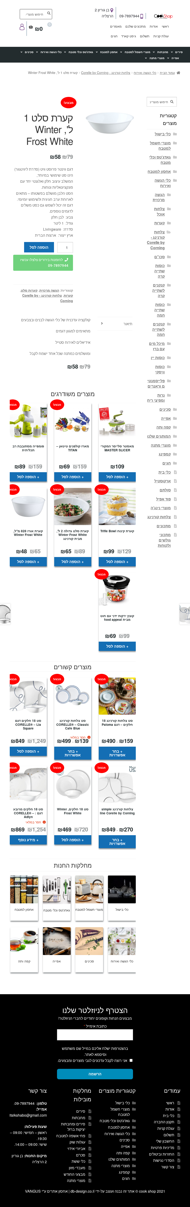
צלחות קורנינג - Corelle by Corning (105, 72)
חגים (114, 36)
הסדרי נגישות (163, 1160)
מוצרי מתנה (157, 58)
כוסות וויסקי (160, 369)
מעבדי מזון (77, 1167)
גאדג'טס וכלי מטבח (81, 52)
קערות (68, 295)
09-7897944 (129, 16)
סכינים (29, 52)
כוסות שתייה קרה (159, 271)
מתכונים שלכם (135, 26)
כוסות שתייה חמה (159, 310)
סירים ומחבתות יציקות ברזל (73, 1126)
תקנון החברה (164, 1121)
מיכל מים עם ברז (157, 346)
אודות (154, 26)
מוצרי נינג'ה (161, 507)
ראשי (165, 26)
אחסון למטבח (108, 52)
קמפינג (165, 454)
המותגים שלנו (159, 436)
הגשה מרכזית (49, 290)
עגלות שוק (77, 1142)
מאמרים (116, 26)
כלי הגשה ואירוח (51, 52)
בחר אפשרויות (117, 753)
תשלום (144, 36)
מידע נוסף (26, 839)
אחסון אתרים (57, 1191)
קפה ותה (163, 427)
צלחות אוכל (159, 211)
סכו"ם (159, 256)
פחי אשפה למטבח (70, 1135)
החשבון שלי (165, 1141)
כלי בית (164, 472)
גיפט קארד (128, 36)
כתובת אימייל (95, 1026)
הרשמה (95, 1073)
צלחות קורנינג (159, 516)
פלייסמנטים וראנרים (156, 383)
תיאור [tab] (128, 323)
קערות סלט (29, 290)
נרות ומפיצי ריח (156, 397)
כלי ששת (78, 1161)
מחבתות (162, 52)
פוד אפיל (163, 499)
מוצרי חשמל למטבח (137, 52)
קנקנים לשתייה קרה (158, 290)
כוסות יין (158, 357)
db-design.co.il (82, 1191)
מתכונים (164, 526)
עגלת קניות (161, 36)
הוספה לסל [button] (115, 476)
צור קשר (167, 1166)
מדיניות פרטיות (162, 1147)
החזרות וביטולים (161, 1154)
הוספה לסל (39, 247)
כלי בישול (163, 134)
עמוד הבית (167, 72)
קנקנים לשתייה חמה (158, 329)
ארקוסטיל (162, 481)
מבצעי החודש (74, 1174)
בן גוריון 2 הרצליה (104, 13)
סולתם (165, 490)
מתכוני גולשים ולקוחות (164, 540)
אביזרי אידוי (76, 1148)
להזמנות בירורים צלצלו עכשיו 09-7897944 (44, 263)
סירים (179, 52)
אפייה (175, 58)
